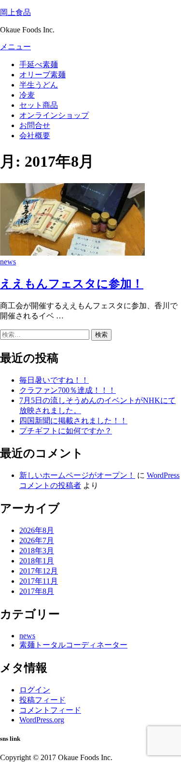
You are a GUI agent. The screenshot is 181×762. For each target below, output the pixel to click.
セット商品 (38, 105)
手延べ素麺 (38, 64)
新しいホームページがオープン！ (77, 475)
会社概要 (34, 135)
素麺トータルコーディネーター (73, 645)
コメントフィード (50, 710)
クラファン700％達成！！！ (67, 390)
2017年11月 (38, 581)
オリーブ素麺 (42, 75)
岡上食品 (15, 12)
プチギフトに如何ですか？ (65, 431)
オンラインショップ (54, 115)
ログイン (34, 690)
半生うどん (38, 85)
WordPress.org (41, 720)
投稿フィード (42, 700)
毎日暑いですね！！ (54, 380)
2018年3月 (36, 550)
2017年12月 (38, 571)
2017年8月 (36, 591)
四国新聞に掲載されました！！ (73, 421)
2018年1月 (36, 561)
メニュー (15, 47)
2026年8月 (36, 530)
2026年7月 (36, 540)
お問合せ (34, 125)
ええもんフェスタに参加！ (71, 283)
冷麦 (27, 95)
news (8, 262)
